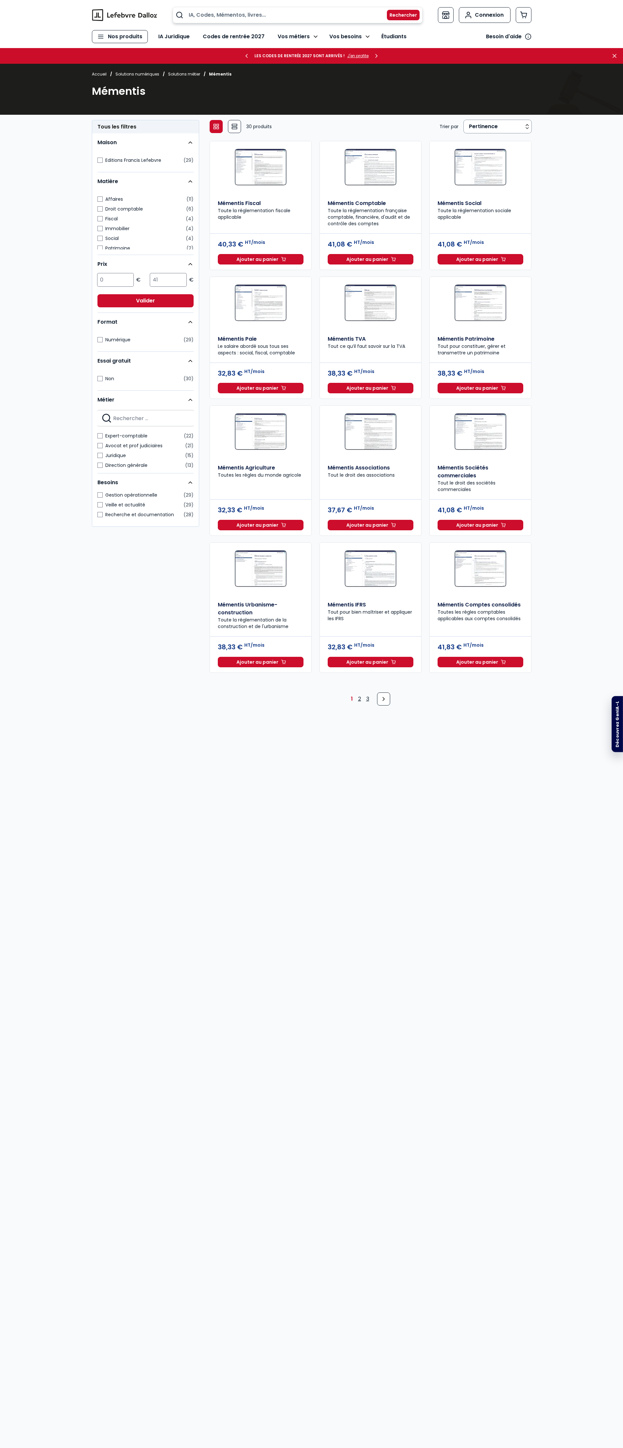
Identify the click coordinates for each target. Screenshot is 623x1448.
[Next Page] (383, 699)
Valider (145, 300)
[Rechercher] (399, 15)
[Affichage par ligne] (234, 126)
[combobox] (297, 15)
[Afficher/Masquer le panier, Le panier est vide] (523, 15)
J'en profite (358, 56)
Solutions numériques (137, 74)
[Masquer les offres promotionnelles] (616, 56)
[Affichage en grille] (216, 126)
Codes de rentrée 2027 (234, 36)
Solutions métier (184, 74)
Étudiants (394, 36)
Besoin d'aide (504, 36)
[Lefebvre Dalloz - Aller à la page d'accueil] (124, 15)
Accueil (99, 74)
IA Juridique (174, 36)
